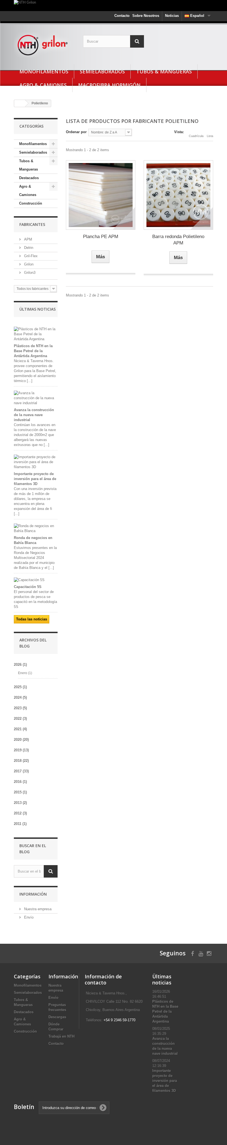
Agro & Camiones (43, 85)
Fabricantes (32, 224)
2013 (20, 803)
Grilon (28, 264)
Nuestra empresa (37, 909)
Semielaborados (102, 71)
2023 (20, 708)
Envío (28, 917)
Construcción (30, 203)
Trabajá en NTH (61, 1036)
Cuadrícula (196, 136)
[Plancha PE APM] (101, 195)
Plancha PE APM (100, 236)
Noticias (172, 16)
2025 (20, 687)
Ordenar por (76, 132)
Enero (25, 673)
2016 (20, 782)
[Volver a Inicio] (19, 103)
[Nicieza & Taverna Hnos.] (44, 44)
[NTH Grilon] (113, 5)
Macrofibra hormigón (109, 85)
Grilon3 (29, 272)
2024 (20, 697)
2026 (20, 664)
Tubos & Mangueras (164, 71)
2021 (20, 729)
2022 (20, 718)
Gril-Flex (30, 256)
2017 (21, 771)
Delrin (28, 248)
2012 (20, 813)
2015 (20, 792)
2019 (21, 750)
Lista (210, 136)
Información (33, 894)
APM (27, 239)
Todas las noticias (31, 619)
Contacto (122, 16)
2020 (21, 739)
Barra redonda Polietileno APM (178, 240)
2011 (20, 824)
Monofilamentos (43, 71)
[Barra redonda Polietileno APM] (178, 195)
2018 (21, 761)
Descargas (57, 1017)
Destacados (29, 178)
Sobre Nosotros (145, 16)
